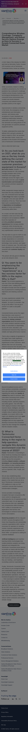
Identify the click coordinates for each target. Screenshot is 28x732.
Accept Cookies (14, 378)
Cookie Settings (14, 371)
